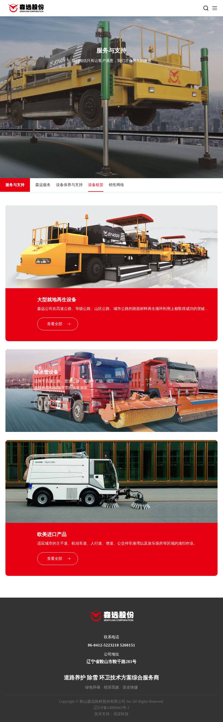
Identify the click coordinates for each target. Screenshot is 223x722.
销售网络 (116, 185)
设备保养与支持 (69, 185)
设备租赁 (95, 185)
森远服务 (43, 185)
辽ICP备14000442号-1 (111, 708)
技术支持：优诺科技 (111, 714)
